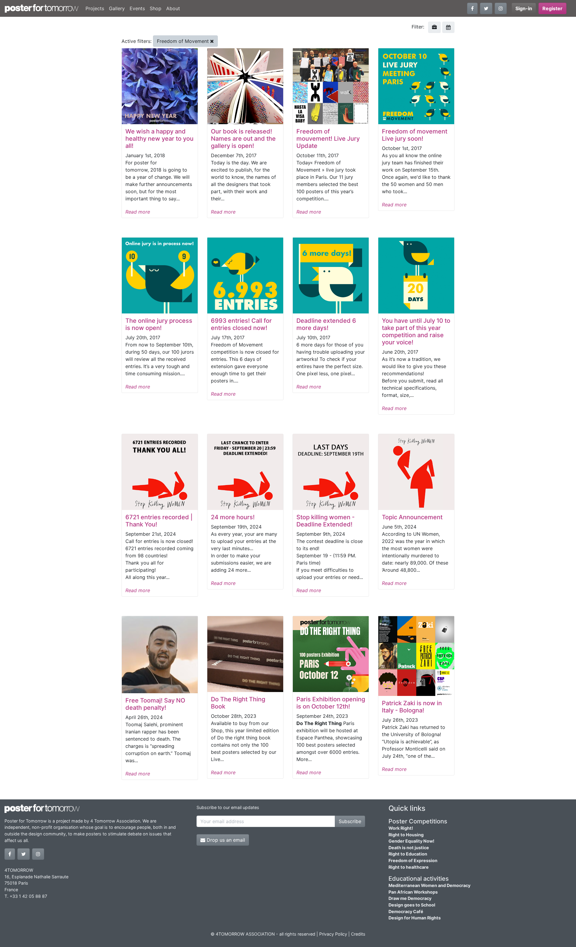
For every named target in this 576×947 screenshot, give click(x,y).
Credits (358, 934)
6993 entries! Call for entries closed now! (241, 324)
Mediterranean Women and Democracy (429, 885)
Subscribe (350, 821)
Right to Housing (406, 834)
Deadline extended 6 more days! (326, 324)
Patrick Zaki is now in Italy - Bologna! (412, 707)
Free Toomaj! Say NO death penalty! (155, 704)
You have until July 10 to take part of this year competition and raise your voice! (416, 331)
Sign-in (523, 8)
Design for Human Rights (414, 917)
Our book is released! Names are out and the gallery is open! (243, 138)
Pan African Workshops (413, 892)
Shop (155, 8)
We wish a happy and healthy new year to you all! (159, 138)
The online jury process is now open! (158, 324)
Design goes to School (411, 904)
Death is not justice (408, 847)
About (173, 8)
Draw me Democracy (409, 898)
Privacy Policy (333, 934)
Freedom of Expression (412, 860)
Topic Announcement (412, 517)
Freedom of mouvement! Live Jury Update (328, 138)
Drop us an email (225, 840)
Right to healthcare (408, 867)
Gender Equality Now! (411, 841)
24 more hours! (233, 517)
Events (137, 8)
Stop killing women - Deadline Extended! (325, 521)
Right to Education (407, 853)
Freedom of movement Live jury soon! (414, 135)
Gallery (117, 8)
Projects (95, 8)
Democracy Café (405, 911)
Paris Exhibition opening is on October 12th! (330, 703)
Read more (137, 212)
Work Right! (400, 828)
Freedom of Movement (183, 41)
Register (552, 8)
